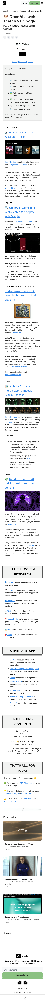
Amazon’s (13, 703)
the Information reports (23, 222)
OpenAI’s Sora (10, 162)
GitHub (29, 458)
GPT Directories (26, 783)
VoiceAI (10, 582)
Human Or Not (12, 619)
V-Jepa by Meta (16, 681)
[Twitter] (19, 982)
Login (25, 3)
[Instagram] (25, 982)
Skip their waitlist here (19, 367)
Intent (9, 635)
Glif (8, 629)
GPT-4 (31, 545)
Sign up (14, 62)
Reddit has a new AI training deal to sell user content (19, 483)
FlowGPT (11, 590)
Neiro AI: (11, 601)
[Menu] (42, 2)
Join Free (34, 3)
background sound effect (18, 165)
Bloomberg (11, 524)
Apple (12, 669)
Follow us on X (22, 62)
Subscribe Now (28, 799)
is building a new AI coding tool (27, 669)
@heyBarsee (26, 794)
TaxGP (10, 611)
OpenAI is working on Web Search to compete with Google (20, 212)
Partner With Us (10, 801)
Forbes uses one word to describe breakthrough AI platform (20, 295)
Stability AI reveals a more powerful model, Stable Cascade (19, 391)
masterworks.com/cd (13, 375)
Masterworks (17, 333)
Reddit (12, 678)
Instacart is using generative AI (22, 697)
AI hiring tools (15, 690)
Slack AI (13, 660)
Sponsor (30, 62)
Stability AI (9, 422)
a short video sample (13, 188)
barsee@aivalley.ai (11, 794)
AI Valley (6, 11)
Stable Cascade (11, 417)
